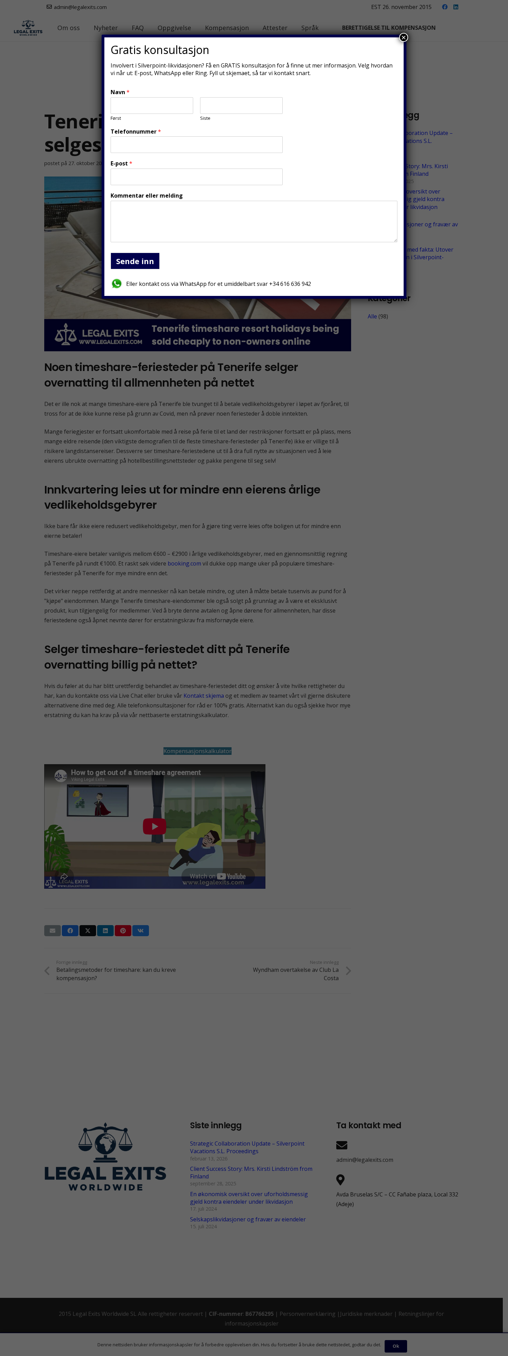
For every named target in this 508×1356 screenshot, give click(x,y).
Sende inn (135, 261)
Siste (205, 118)
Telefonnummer (136, 131)
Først (116, 118)
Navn (120, 92)
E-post (121, 163)
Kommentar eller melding (147, 195)
